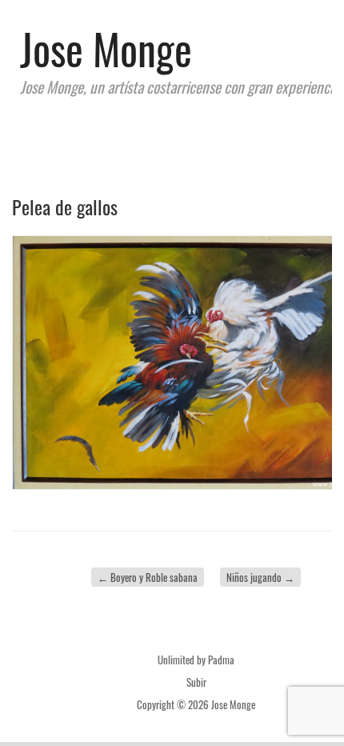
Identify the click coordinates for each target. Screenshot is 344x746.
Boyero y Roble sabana (148, 577)
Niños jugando (260, 577)
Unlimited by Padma (196, 660)
